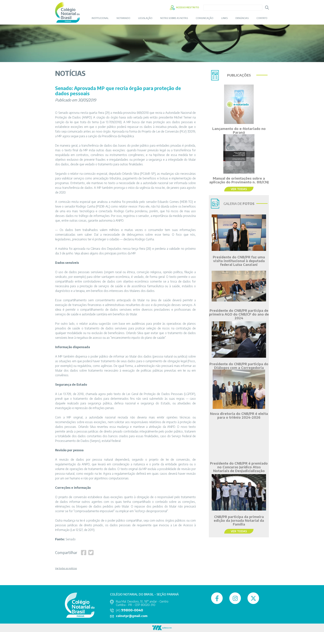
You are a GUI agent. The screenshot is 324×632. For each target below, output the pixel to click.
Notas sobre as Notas (174, 18)
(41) (129, 610)
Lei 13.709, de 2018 (71, 394)
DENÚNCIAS (242, 18)
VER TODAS (239, 189)
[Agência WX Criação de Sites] (162, 627)
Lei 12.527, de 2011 (82, 530)
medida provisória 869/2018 (131, 113)
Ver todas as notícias (66, 568)
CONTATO (261, 18)
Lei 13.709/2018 (111, 122)
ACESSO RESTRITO (187, 7)
